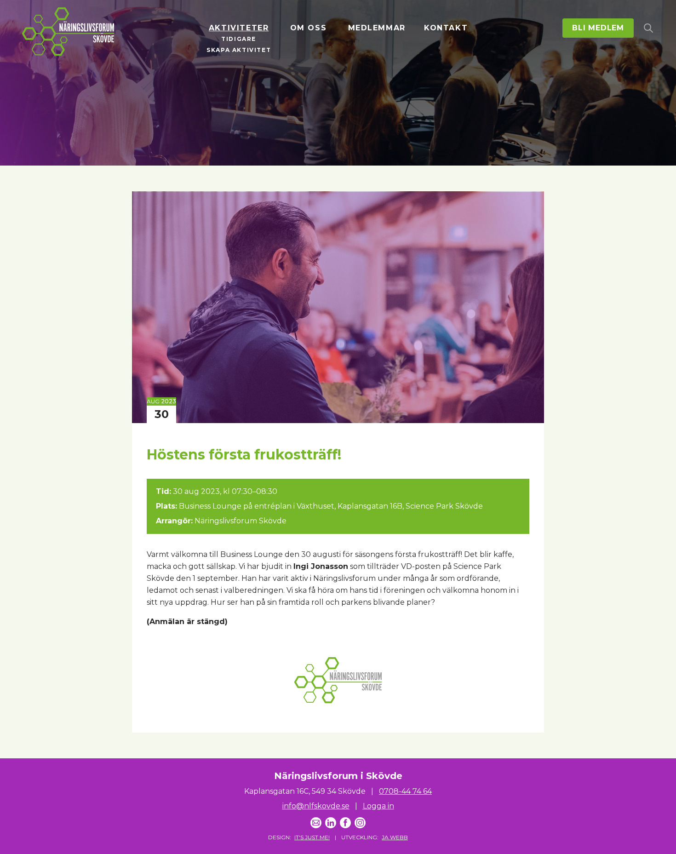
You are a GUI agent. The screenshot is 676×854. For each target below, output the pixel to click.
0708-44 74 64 (405, 791)
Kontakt (446, 27)
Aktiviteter (239, 27)
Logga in (378, 806)
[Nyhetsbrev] (315, 822)
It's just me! (312, 837)
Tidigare (238, 38)
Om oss (308, 27)
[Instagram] (360, 822)
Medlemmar (377, 27)
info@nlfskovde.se (315, 806)
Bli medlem (598, 27)
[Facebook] (345, 822)
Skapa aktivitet (238, 49)
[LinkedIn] (330, 822)
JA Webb (395, 837)
